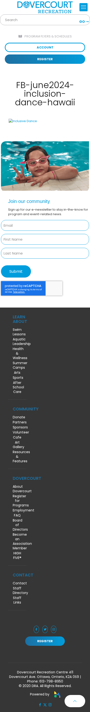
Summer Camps (17, 365)
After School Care (17, 387)
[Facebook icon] (40, 704)
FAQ (17, 515)
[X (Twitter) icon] (45, 704)
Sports (17, 377)
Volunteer (17, 432)
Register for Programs (17, 501)
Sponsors (17, 427)
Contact (17, 583)
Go (82, 21)
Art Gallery (17, 444)
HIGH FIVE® (17, 555)
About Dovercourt (17, 488)
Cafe (17, 437)
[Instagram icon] (50, 704)
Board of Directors (17, 525)
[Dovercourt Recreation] (45, 7)
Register (45, 59)
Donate (17, 417)
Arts (17, 372)
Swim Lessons (17, 332)
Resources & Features (17, 456)
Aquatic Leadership (17, 341)
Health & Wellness (17, 353)
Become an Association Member (17, 541)
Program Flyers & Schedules (48, 36)
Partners (17, 422)
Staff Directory (17, 590)
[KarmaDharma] (57, 694)
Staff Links (17, 600)
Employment (17, 510)
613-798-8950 (51, 681)
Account (45, 47)
